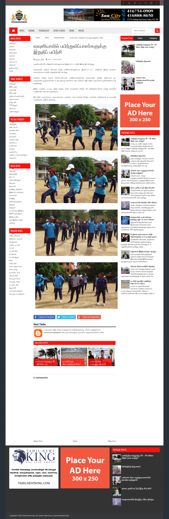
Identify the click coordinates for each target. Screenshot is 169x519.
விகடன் (12, 177)
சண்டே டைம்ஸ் (14, 245)
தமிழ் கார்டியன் (14, 236)
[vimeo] (134, 3)
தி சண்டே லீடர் (14, 273)
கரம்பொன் (13, 146)
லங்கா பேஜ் (13, 269)
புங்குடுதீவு (13, 124)
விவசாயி (12, 108)
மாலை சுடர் (13, 62)
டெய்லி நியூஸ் (14, 257)
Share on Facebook (46, 317)
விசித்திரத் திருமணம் (143, 61)
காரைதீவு (12, 134)
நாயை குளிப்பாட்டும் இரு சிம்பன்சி (142, 188)
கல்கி (11, 71)
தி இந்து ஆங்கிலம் (15, 189)
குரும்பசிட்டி (13, 152)
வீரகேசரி (12, 44)
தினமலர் (12, 183)
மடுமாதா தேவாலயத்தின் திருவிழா (142, 266)
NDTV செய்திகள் (15, 214)
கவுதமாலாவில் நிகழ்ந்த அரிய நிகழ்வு (143, 202)
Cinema (31, 30)
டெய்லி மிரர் (13, 251)
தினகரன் (12, 50)
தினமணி (12, 171)
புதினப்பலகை (14, 99)
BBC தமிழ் (13, 87)
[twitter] (129, 3)
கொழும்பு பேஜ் (14, 282)
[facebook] (123, 3)
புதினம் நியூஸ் (14, 112)
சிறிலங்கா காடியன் (15, 239)
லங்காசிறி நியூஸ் (15, 180)
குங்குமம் (12, 65)
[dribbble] (145, 3)
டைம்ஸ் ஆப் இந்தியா (16, 211)
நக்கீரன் (12, 223)
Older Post (112, 441)
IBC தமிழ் (12, 93)
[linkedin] (151, 3)
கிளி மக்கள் (13, 127)
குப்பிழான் (12, 137)
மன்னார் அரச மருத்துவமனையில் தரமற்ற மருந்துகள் (145, 80)
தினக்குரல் (13, 53)
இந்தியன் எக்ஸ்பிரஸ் (16, 192)
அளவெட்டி (13, 143)
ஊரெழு (12, 149)
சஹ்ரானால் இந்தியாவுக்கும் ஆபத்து (143, 252)
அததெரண (13, 242)
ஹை (11, 260)
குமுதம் (12, 59)
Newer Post (38, 441)
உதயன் (11, 47)
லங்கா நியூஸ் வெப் (15, 266)
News (22, 30)
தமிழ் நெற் (13, 263)
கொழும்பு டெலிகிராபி (16, 294)
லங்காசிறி (12, 90)
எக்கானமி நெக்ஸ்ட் (16, 291)
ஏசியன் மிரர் (13, 276)
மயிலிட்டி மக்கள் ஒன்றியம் (18, 155)
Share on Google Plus (91, 317)
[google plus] (156, 3)
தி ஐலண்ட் (13, 254)
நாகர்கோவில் (14, 130)
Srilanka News (57, 59)
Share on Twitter (68, 317)
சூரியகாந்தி (13, 68)
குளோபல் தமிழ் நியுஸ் (16, 96)
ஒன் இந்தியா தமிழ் (16, 220)
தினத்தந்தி (13, 174)
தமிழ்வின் (12, 84)
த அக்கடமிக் (13, 285)
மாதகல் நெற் (13, 140)
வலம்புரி (12, 56)
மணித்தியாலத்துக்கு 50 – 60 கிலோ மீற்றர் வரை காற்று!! (137, 456)
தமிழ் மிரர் (12, 102)
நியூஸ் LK (12, 288)
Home (75, 441)
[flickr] (140, 3)
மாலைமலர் (13, 195)
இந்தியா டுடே (14, 217)
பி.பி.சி (11, 248)
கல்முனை (12, 158)
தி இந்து (12, 198)
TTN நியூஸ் (13, 105)
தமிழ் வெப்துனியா (15, 202)
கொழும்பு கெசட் (15, 279)
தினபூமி (12, 205)
